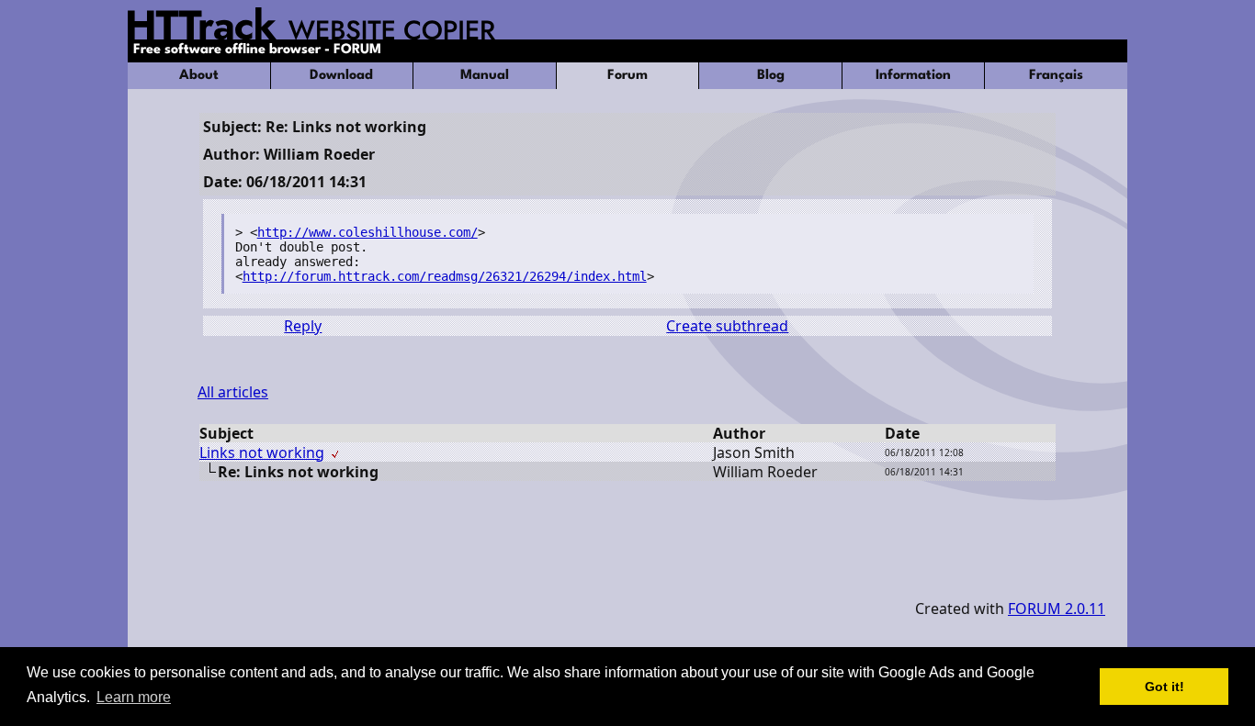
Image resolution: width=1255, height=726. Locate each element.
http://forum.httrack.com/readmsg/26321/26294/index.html (445, 276)
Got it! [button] (1164, 686)
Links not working (261, 452)
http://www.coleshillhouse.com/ (367, 232)
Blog (771, 76)
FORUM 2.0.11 (1056, 608)
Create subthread (727, 326)
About (199, 76)
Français (1056, 76)
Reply (303, 326)
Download (341, 76)
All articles (233, 392)
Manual (484, 76)
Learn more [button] (133, 697)
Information (913, 76)
